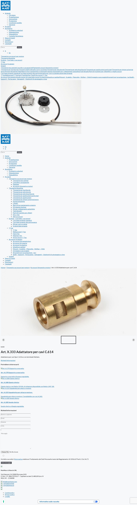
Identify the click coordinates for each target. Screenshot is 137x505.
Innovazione (13, 19)
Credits (7, 496)
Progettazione (14, 17)
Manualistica (13, 34)
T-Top (3, 75)
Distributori (9, 42)
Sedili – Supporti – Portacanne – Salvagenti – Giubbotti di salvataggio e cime (39, 254)
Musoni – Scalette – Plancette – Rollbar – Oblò (29, 249)
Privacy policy (10, 495)
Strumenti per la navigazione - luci (118, 77)
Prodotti (8, 26)
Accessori (118, 71)
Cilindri (19, 71)
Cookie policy (9, 493)
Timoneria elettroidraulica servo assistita (32, 70)
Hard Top (21, 75)
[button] (68, 340)
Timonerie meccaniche (8, 68)
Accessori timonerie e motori (48, 68)
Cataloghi (8, 44)
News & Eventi (10, 38)
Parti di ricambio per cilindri (98, 71)
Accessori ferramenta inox (10, 77)
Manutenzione (14, 32)
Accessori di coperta (26, 77)
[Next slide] (133, 340)
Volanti (3, 66)
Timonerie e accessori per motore (20, 179)
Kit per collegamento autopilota (69, 71)
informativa (18, 459)
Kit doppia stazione (51, 71)
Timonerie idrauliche (16, 188)
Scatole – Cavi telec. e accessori (19, 218)
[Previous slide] (3, 340)
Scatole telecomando (65, 73)
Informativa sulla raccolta (49, 502)
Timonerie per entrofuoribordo (75, 70)
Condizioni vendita (15, 23)
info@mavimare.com (10, 482)
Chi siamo (12, 15)
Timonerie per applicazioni (22, 198)
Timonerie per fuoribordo (9, 70)
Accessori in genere (15, 239)
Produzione (13, 21)
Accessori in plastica (40, 77)
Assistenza (8, 28)
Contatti (8, 40)
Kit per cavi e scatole (51, 73)
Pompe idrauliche (11, 71)
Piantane (35, 68)
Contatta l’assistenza (16, 36)
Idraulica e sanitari (53, 77)
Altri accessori (18, 217)
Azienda (7, 13)
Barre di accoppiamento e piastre (33, 71)
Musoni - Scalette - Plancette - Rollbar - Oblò (75, 77)
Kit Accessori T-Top (40, 75)
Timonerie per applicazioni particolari (99, 70)
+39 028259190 (8, 483)
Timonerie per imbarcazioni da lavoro (26, 199)
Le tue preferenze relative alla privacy (77, 502)
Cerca (19, 47)
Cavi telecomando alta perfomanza (32, 73)
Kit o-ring (111, 71)
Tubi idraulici (84, 71)
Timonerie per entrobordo (56, 70)
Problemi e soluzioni (16, 30)
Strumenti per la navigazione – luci (24, 253)
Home (7, 156)
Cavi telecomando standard (10, 73)
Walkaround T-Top (11, 75)
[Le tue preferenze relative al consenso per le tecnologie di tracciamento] (3, 501)
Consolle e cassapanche (24, 68)
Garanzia (12, 25)
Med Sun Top (29, 75)
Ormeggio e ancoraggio (99, 77)
